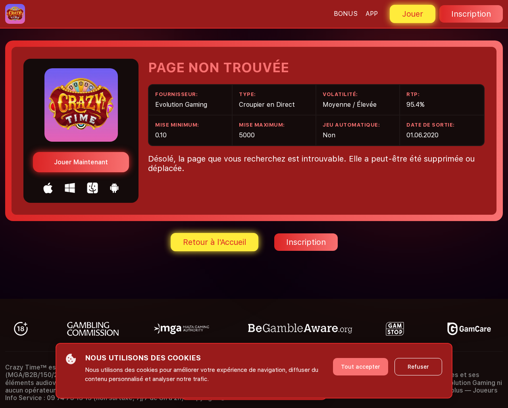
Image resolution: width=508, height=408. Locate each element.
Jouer (412, 14)
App (372, 13)
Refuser (418, 367)
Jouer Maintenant (81, 162)
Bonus (346, 13)
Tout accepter (360, 367)
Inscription (471, 14)
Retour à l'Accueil (214, 242)
